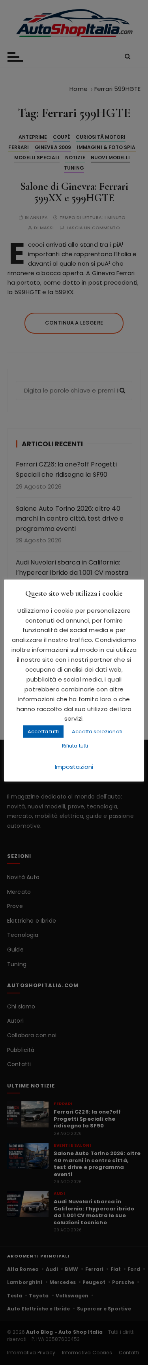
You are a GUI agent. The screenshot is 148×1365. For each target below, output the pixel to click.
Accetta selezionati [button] (97, 731)
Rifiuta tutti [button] (75, 746)
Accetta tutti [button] (43, 731)
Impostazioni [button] (74, 767)
